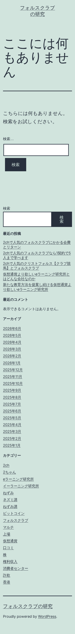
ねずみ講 (10, 506)
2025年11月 (12, 376)
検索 (6, 208)
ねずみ (8, 493)
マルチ (8, 527)
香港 (6, 582)
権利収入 (10, 561)
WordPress (47, 616)
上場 (6, 534)
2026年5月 (12, 335)
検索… (8, 139)
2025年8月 (12, 397)
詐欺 (6, 575)
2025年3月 (12, 431)
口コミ (8, 548)
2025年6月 (12, 411)
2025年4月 (12, 425)
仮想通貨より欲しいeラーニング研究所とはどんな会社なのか (36, 276)
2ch (6, 465)
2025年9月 (12, 390)
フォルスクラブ (15, 520)
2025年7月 (12, 404)
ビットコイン (14, 513)
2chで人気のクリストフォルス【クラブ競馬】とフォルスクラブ (37, 265)
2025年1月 (12, 445)
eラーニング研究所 (18, 479)
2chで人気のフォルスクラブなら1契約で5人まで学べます (37, 255)
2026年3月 (12, 349)
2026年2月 (12, 356)
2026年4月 (12, 342)
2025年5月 (12, 418)
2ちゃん (9, 472)
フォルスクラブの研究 (28, 606)
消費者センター (15, 568)
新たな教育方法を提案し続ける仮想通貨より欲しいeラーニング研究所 (37, 286)
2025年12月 (13, 370)
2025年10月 (13, 383)
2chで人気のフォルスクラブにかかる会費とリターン (37, 244)
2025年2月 (12, 438)
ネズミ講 (10, 500)
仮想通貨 (10, 541)
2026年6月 (12, 328)
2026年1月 (12, 363)
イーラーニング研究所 (21, 486)
